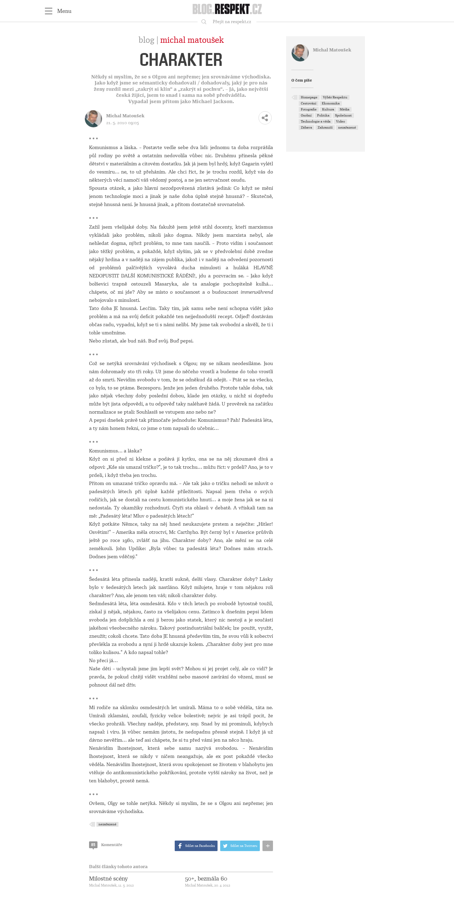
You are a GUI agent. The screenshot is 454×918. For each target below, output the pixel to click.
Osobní (306, 115)
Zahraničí (325, 127)
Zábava (306, 127)
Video (340, 121)
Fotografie (309, 109)
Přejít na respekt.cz (232, 21)
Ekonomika (331, 103)
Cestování (308, 103)
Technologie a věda (316, 121)
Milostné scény (108, 878)
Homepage (309, 97)
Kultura (328, 109)
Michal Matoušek (192, 40)
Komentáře (106, 844)
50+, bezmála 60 (206, 878)
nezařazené (107, 824)
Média (344, 109)
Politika (323, 115)
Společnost (343, 115)
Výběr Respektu (335, 97)
